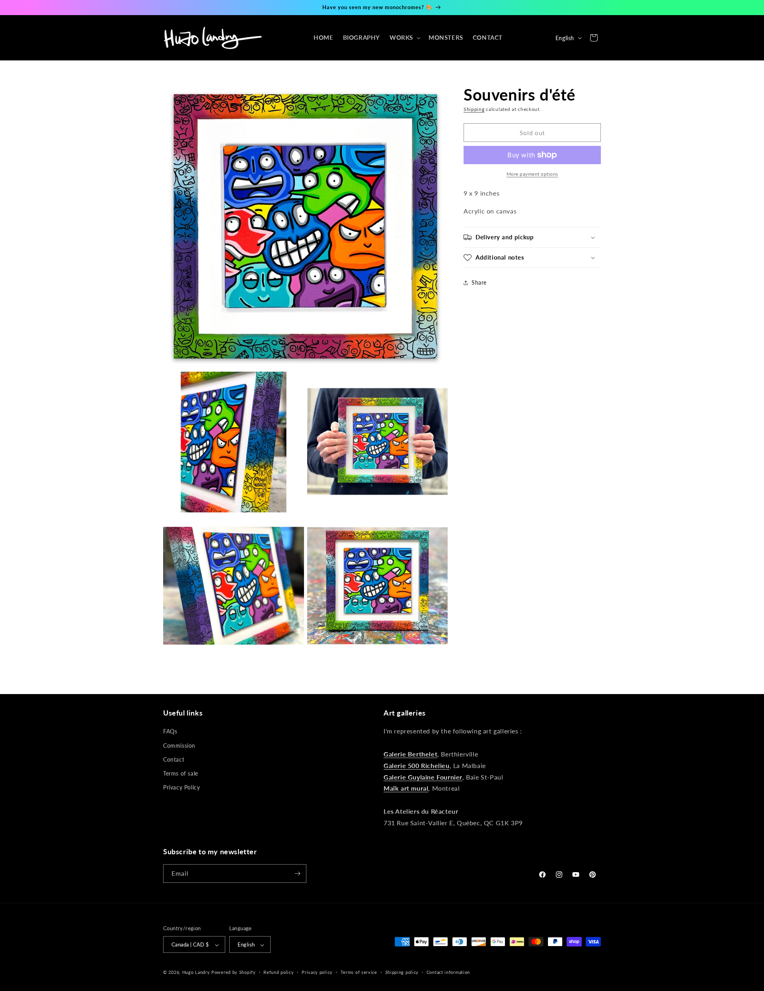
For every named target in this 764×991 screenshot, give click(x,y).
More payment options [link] (532, 174)
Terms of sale (180, 773)
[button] (404, 38)
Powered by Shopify (233, 972)
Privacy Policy (181, 787)
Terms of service (359, 972)
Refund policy (278, 972)
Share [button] (479, 282)
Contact (173, 759)
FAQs (170, 731)
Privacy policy (317, 972)
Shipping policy (402, 972)
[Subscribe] (297, 873)
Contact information (448, 972)
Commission (179, 745)
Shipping (474, 109)
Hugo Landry (196, 972)
